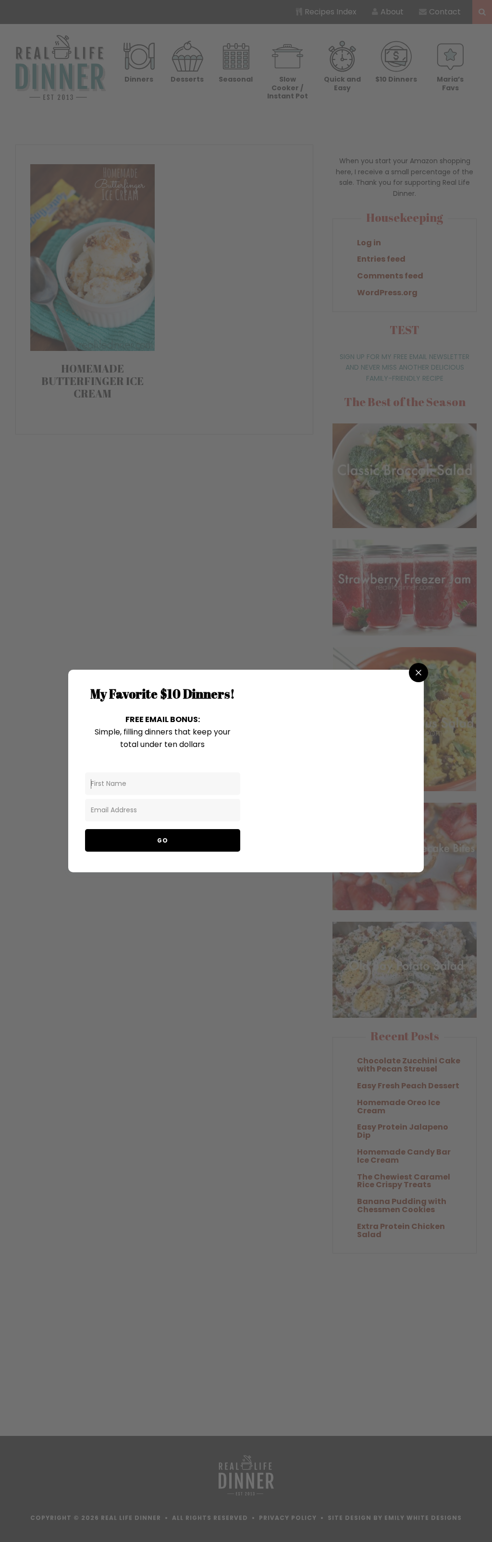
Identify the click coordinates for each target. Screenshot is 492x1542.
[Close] (418, 672)
